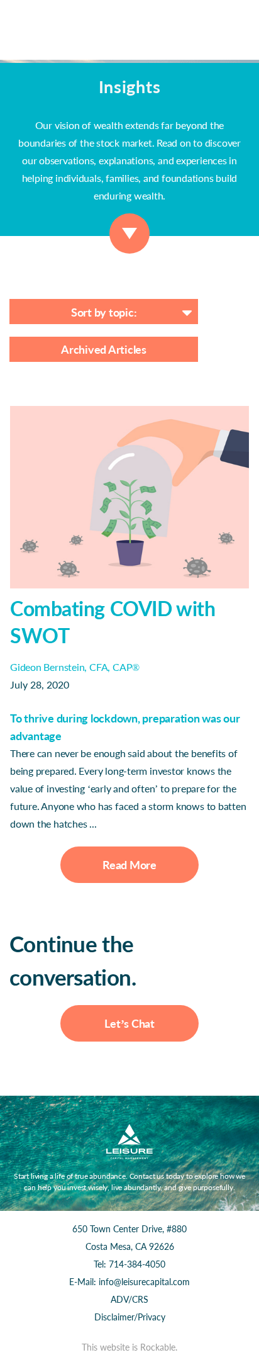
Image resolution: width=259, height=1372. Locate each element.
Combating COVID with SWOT (112, 622)
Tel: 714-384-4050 (129, 1264)
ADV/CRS (129, 1299)
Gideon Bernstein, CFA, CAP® (75, 667)
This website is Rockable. (129, 1347)
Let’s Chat (129, 1023)
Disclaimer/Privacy (129, 1317)
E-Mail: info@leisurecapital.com (129, 1281)
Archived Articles (103, 349)
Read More (129, 865)
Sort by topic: (104, 312)
